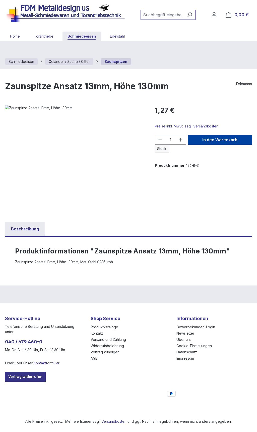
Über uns (183, 339)
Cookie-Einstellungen (194, 346)
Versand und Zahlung (108, 339)
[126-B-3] (75, 159)
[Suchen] (190, 15)
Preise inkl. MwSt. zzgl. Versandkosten (186, 126)
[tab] (25, 229)
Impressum (185, 358)
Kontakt (97, 333)
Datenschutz (186, 352)
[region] (75, 159)
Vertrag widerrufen (25, 376)
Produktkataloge (104, 327)
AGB (94, 358)
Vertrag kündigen (105, 352)
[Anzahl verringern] (160, 140)
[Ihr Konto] (214, 15)
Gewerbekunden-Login (195, 327)
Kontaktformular (46, 363)
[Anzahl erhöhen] (180, 140)
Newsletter (185, 333)
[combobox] (162, 15)
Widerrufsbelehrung (107, 346)
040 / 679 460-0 (23, 341)
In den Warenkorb (219, 139)
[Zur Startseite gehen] (68, 14)
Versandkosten (113, 421)
